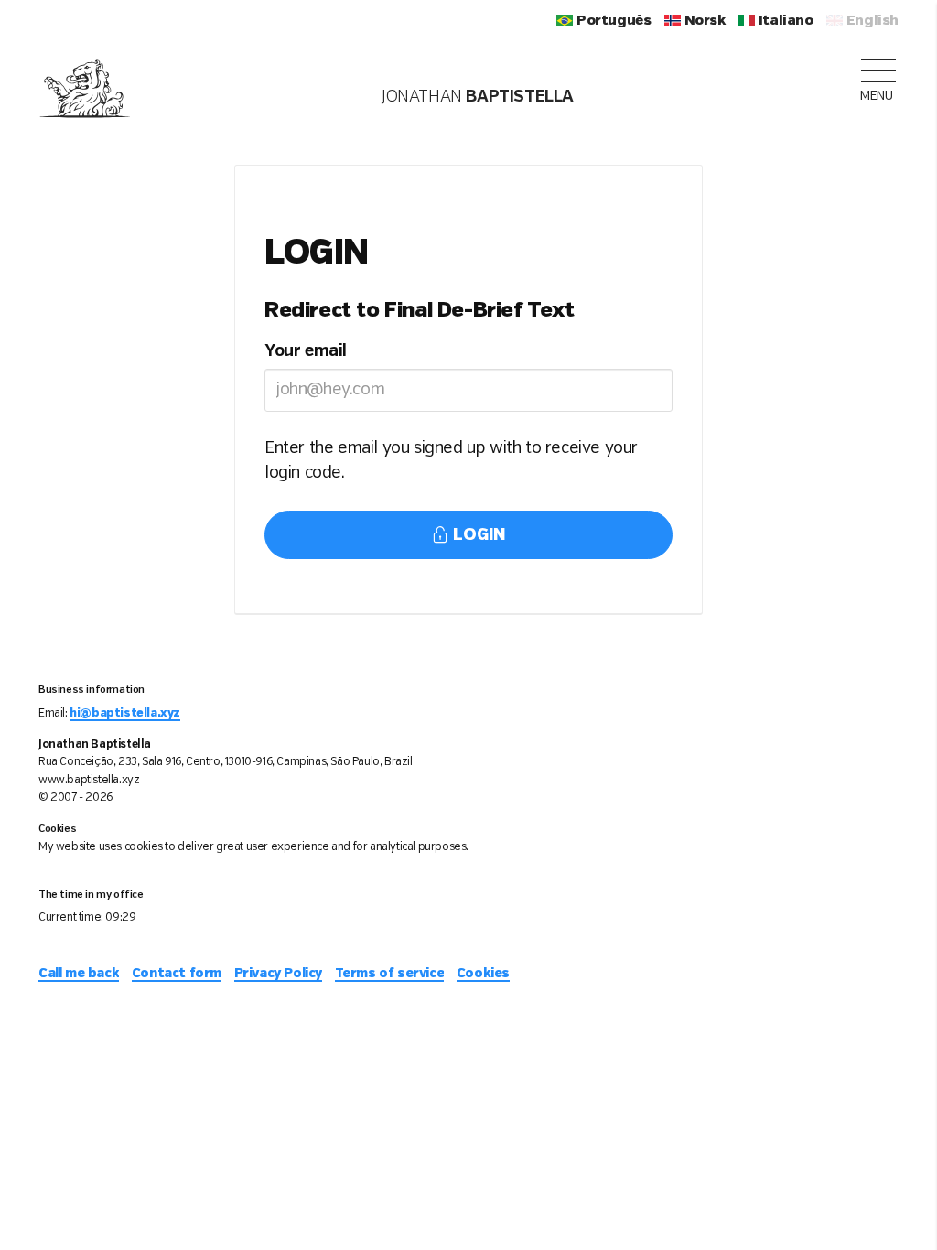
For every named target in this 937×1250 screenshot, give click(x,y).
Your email (305, 351)
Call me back (78, 973)
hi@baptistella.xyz (125, 713)
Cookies (483, 973)
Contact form (176, 973)
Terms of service (390, 973)
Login (476, 535)
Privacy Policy (278, 973)
